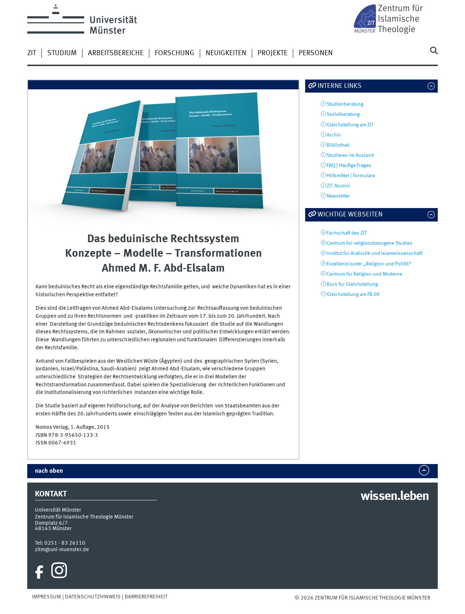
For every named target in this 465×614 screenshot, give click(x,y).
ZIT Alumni (338, 185)
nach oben (49, 471)
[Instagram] (59, 572)
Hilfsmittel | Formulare (351, 175)
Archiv (334, 135)
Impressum (46, 597)
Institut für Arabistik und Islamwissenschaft (374, 253)
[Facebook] (39, 572)
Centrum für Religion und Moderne (364, 274)
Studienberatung (345, 104)
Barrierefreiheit (146, 597)
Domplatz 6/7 (51, 523)
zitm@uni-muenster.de (62, 550)
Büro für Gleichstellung (352, 284)
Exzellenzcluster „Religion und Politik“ (369, 264)
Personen (316, 53)
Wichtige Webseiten (350, 214)
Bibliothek (338, 145)
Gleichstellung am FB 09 (353, 294)
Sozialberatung (343, 114)
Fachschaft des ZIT (347, 233)
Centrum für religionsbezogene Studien (369, 243)
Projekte (272, 53)
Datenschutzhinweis (93, 597)
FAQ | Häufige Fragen (349, 165)
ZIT (31, 53)
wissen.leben (395, 496)
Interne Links (339, 86)
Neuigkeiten (226, 53)
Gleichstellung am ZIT (350, 124)
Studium (62, 53)
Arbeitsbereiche (115, 53)
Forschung (174, 53)
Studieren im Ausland (350, 155)
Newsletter (338, 196)
